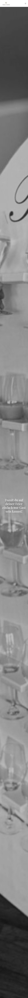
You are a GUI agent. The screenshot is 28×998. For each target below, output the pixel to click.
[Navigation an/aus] (25, 3)
